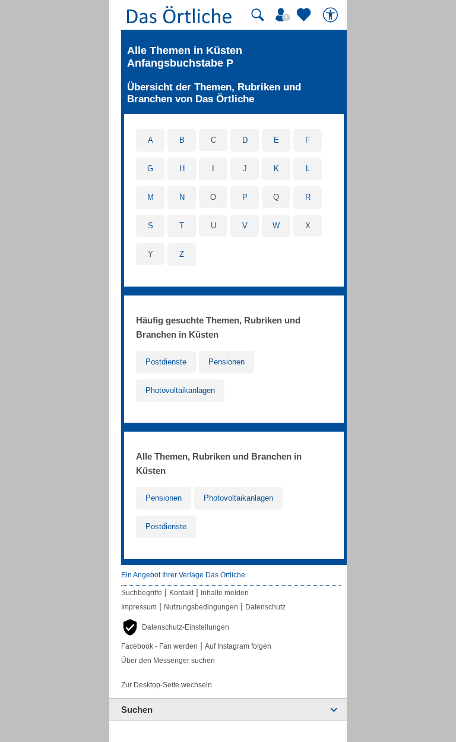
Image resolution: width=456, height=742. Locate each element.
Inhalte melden (225, 593)
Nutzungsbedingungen (201, 607)
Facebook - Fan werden (159, 646)
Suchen (137, 710)
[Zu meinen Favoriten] (305, 15)
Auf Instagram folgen (238, 646)
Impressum (139, 607)
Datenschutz (265, 607)
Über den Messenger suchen (168, 660)
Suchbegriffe (141, 593)
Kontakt (181, 593)
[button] (175, 627)
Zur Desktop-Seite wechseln (166, 685)
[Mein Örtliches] (284, 15)
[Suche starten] (258, 15)
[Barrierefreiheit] (332, 15)
